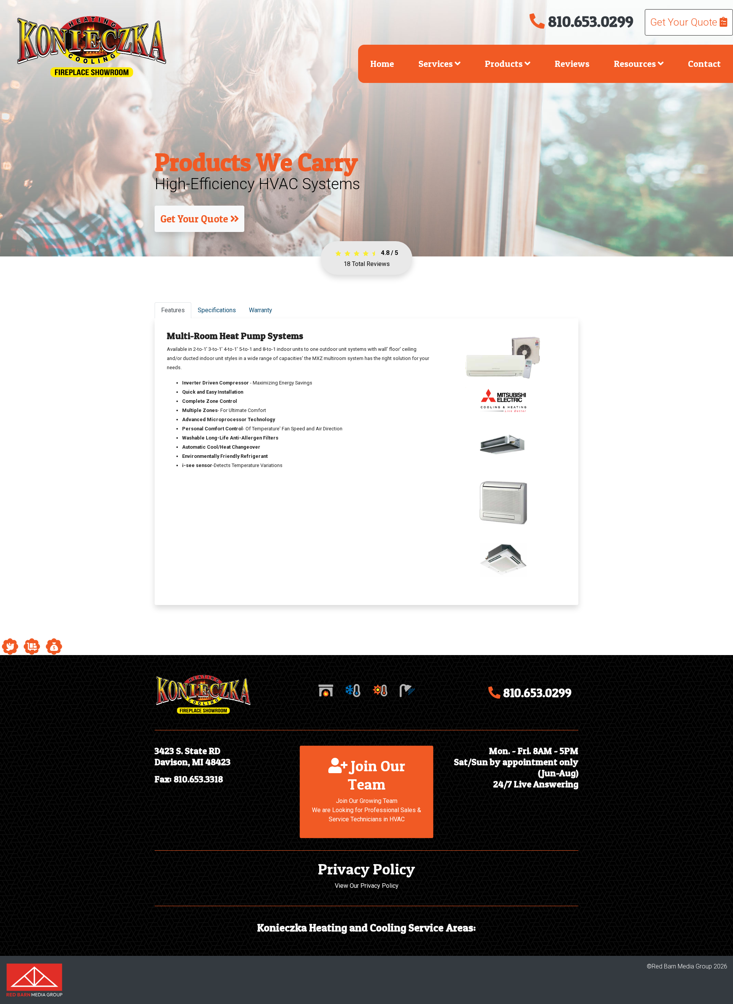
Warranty (260, 310)
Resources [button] (636, 63)
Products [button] (505, 63)
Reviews (572, 63)
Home (382, 63)
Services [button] (436, 63)
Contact (704, 63)
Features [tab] (173, 310)
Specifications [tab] (217, 310)
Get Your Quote (685, 22)
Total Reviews (367, 264)
